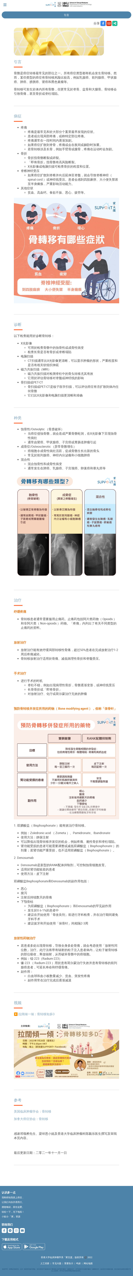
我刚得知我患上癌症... (13, 1197)
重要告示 (68, 1263)
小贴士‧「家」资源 (11, 1216)
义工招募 (44, 1263)
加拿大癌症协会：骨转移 (31, 1119)
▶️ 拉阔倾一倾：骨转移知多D (34, 1014)
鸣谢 (78, 1263)
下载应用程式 (10, 1239)
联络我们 (7, 1224)
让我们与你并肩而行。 (13, 1202)
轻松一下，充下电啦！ (13, 1211)
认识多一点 (9, 1192)
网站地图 (88, 1263)
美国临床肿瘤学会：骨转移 (32, 1111)
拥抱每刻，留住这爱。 (13, 1207)
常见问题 (56, 1263)
